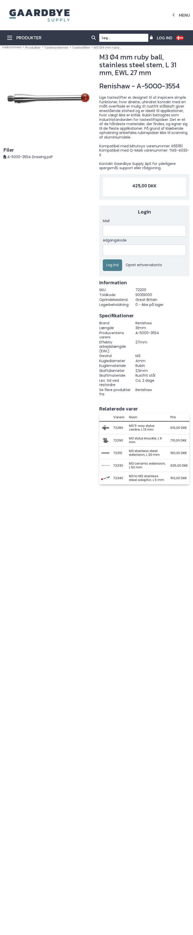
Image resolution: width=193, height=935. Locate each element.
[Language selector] (181, 38)
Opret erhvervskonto (144, 265)
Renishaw (143, 389)
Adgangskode (115, 240)
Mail (106, 221)
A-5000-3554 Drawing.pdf (30, 156)
